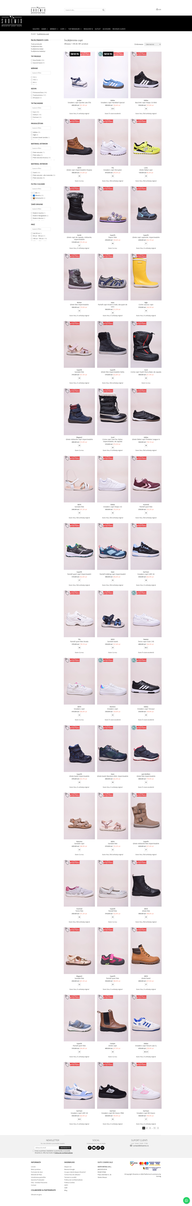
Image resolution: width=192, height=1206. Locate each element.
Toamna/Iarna (37, 95)
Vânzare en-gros (36, 1195)
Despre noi (67, 1167)
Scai (34, 112)
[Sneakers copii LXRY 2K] (146, 546)
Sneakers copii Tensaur (146, 709)
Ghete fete (146, 911)
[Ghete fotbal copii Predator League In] (146, 411)
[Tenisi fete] (79, 883)
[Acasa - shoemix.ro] (42, 10)
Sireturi (35, 115)
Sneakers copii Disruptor (112, 170)
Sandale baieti (112, 641)
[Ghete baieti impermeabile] (79, 748)
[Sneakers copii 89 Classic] (146, 1085)
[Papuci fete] (112, 209)
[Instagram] (102, 1148)
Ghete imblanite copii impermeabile (79, 439)
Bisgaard (79, 437)
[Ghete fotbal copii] (146, 142)
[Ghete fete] (146, 883)
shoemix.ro (69, 1162)
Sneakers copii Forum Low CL (146, 1046)
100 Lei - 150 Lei (38, 238)
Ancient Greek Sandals (40, 137)
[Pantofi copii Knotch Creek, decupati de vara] (112, 277)
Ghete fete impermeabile (79, 305)
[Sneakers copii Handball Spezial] (112, 75)
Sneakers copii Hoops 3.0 (112, 507)
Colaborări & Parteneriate (43, 1190)
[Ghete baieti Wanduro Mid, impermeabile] (112, 748)
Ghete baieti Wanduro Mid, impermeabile (112, 776)
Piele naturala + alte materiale (42, 175)
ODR (65, 1188)
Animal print (39, 198)
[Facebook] (90, 1148)
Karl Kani (146, 572)
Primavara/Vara (38, 92)
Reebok (145, 639)
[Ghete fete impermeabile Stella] (112, 344)
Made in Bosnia (38, 218)
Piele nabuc (37, 155)
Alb (36, 193)
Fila (113, 168)
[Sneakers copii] (79, 681)
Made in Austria (38, 213)
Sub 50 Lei (36, 233)
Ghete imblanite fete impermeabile (146, 843)
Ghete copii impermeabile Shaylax (79, 170)
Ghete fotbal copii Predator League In (146, 439)
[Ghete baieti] (146, 950)
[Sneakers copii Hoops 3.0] (112, 479)
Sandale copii (79, 843)
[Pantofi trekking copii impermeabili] (112, 546)
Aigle (34, 135)
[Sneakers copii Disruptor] (112, 142)
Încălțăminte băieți (37, 49)
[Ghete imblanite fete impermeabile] (146, 816)
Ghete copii (112, 1046)
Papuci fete (112, 237)
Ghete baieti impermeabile (79, 776)
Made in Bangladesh (39, 216)
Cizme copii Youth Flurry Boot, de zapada (146, 372)
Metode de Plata (36, 1175)
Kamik (79, 235)
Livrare (33, 1167)
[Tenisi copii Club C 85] (146, 614)
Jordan (79, 100)
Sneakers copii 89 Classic (146, 1113)
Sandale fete (79, 372)
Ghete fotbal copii (146, 170)
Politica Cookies (69, 1182)
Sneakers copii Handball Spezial (113, 102)
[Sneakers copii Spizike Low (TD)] (79, 75)
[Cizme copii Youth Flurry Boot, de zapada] (146, 344)
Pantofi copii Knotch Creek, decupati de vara (112, 306)
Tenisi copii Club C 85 (146, 641)
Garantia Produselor (37, 1180)
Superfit (112, 235)
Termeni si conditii (70, 1177)
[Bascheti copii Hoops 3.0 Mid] (146, 75)
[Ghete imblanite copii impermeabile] (79, 411)
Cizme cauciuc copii (146, 305)
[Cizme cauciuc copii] (146, 277)
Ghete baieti (146, 978)
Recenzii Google (69, 1169)
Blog (65, 1190)
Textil (35, 173)
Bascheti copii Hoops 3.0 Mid (146, 102)
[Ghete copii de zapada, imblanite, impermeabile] (79, 209)
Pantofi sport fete (146, 507)
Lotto (146, 168)
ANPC (66, 1185)
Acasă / (34, 34)
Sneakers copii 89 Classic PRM (112, 1113)
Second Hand (37, 63)
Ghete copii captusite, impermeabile (146, 237)
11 (154, 1128)
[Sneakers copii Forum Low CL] (146, 1018)
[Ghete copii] (112, 1018)
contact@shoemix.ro (141, 1146)
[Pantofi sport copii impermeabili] (79, 546)
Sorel (146, 370)
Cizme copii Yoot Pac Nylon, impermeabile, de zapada (112, 440)
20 (34, 82)
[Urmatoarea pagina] (157, 1128)
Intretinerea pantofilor (38, 1177)
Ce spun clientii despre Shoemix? (75, 1172)
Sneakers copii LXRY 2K (146, 574)
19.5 (34, 80)
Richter (79, 303)
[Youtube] (94, 1148)
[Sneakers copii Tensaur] (146, 681)
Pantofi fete (112, 911)
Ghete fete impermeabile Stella (112, 372)
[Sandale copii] (79, 816)
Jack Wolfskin (146, 774)
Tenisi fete (79, 911)
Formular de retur (37, 1172)
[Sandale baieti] (112, 614)
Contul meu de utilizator (72, 1175)
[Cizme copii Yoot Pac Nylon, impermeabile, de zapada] (112, 411)
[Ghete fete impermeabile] (79, 277)
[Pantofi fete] (112, 883)
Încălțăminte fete (36, 46)
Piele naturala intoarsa (40, 158)
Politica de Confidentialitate (63, 1153)
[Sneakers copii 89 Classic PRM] (112, 1085)
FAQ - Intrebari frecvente (39, 1182)
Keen (112, 303)
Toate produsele (36, 44)
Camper (112, 1043)
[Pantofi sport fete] (146, 479)
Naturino (79, 841)
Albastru (38, 195)
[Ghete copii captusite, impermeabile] (146, 209)
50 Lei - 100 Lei (37, 236)
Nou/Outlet (37, 60)
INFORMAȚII (36, 1162)
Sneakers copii (79, 709)
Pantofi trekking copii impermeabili (113, 574)
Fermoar (36, 117)
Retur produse (36, 1169)
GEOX (79, 168)
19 (34, 77)
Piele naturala (37, 152)
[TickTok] (98, 1148)
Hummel (146, 505)
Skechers (113, 707)
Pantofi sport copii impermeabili (79, 574)
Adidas (35, 132)
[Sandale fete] (79, 344)
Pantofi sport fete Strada (79, 641)
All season (36, 98)
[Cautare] (103, 10)
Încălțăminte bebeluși (38, 51)
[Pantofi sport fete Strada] (79, 614)
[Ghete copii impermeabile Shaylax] (79, 142)
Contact (33, 1185)
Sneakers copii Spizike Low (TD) (79, 102)
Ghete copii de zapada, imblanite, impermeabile (79, 238)
